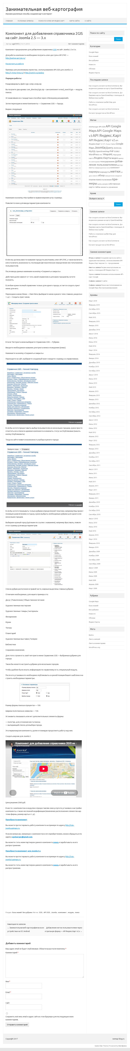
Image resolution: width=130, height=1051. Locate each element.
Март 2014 (93, 350)
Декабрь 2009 (94, 551)
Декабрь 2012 (94, 403)
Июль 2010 (93, 523)
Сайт (8, 1003)
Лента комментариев (97, 643)
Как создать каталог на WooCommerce (104, 109)
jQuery (109, 147)
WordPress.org (94, 647)
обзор (101, 175)
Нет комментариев (76, 44)
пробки (99, 184)
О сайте (88, 21)
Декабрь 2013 (94, 362)
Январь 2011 (93, 498)
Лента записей (94, 639)
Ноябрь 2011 (94, 457)
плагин (92, 179)
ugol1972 (16, 44)
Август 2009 (93, 568)
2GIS (54, 50)
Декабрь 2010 (94, 502)
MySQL (92, 151)
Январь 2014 (93, 358)
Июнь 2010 (93, 527)
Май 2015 (92, 317)
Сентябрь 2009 (94, 564)
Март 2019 (93, 301)
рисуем (105, 184)
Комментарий (12, 953)
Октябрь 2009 (94, 560)
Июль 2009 (93, 572)
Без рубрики (27, 912)
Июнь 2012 (93, 428)
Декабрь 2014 (94, 330)
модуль (71, 912)
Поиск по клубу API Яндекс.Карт (51, 21)
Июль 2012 (93, 424)
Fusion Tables (110, 144)
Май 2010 (92, 531)
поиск (77, 912)
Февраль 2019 (94, 305)
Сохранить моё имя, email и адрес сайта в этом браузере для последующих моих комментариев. (40, 1018)
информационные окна (102, 168)
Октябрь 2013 (94, 371)
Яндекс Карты (94, 73)
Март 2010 (93, 539)
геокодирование (107, 161)
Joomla (54, 912)
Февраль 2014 (94, 354)
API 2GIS (47, 912)
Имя (8, 981)
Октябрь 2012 (94, 412)
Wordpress (122, 1046)
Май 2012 (92, 432)
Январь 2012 (93, 449)
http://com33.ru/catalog (34, 73)
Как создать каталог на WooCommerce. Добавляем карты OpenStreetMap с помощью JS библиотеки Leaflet (106, 95)
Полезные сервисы (25, 21)
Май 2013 (92, 387)
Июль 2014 (93, 338)
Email (8, 992)
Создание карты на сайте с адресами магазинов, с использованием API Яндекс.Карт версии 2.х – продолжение (106, 260)
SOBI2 (117, 151)
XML (100, 154)
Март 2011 (93, 490)
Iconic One (98, 1046)
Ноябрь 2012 (94, 408)
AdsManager (93, 127)
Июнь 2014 (93, 342)
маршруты (105, 172)
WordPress (94, 154)
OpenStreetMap (102, 151)
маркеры (94, 171)
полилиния (106, 180)
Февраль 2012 (94, 445)
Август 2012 (93, 420)
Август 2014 (93, 334)
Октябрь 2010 (94, 510)
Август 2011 (93, 469)
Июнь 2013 (93, 383)
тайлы (97, 187)
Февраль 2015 (94, 321)
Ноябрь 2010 (94, 506)
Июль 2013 (93, 379)
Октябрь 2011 (94, 461)
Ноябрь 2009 (94, 555)
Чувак (91, 274)
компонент (62, 912)
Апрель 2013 (93, 391)
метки (115, 171)
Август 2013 (93, 375)
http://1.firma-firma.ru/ (14, 73)
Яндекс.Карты (102, 157)
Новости (92, 64)
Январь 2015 (93, 325)
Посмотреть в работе (15, 64)
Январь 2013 (93, 399)
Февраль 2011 (94, 494)
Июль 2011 (93, 473)
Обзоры (92, 69)
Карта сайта (75, 21)
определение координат (113, 176)
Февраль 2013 (94, 395)
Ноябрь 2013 (94, 366)
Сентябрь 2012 (94, 416)
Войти (91, 635)
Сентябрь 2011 (94, 465)
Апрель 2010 (93, 535)
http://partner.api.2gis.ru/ (15, 58)
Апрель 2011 (93, 486)
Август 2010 (93, 518)
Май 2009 (92, 580)
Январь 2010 (93, 547)
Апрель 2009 (93, 584)
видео (115, 158)
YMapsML (108, 154)
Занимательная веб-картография (44, 9)
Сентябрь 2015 (94, 313)
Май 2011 (92, 481)
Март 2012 (93, 440)
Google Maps (94, 52)
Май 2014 (92, 346)
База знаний (17, 912)
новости (95, 176)
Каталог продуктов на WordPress (102, 113)
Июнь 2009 (93, 576)
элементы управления (109, 187)
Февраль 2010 (94, 543)
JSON (115, 148)
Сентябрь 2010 (94, 514)
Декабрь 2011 (94, 453)
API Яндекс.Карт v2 (102, 140)
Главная (9, 21)
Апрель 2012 (93, 436)
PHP (112, 151)
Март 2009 (93, 588)
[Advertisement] (45, 890)
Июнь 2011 (93, 477)
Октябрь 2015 (94, 309)
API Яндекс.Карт (107, 135)
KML (120, 148)
